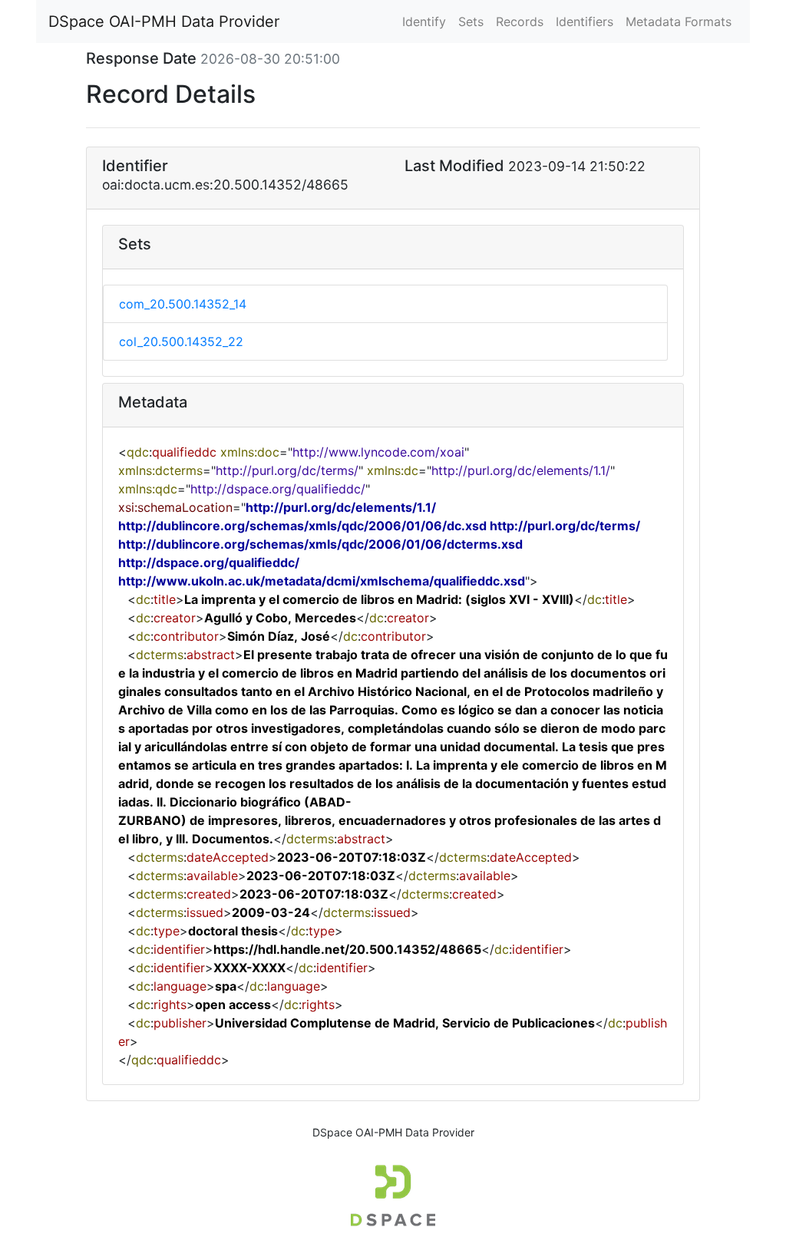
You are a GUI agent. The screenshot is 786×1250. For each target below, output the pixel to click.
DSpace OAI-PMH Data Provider (163, 21)
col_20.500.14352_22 (181, 341)
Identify (424, 21)
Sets (471, 21)
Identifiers (584, 21)
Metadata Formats (679, 21)
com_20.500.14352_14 (182, 304)
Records (519, 21)
